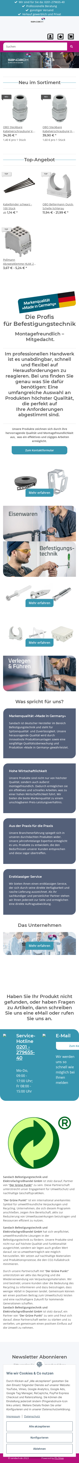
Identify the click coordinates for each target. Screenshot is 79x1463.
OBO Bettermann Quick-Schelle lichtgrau (58, 206)
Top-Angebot (39, 159)
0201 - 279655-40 (25, 1052)
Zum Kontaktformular (39, 450)
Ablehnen (39, 1448)
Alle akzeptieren (39, 1426)
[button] (50, 36)
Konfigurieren (39, 1437)
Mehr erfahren (39, 493)
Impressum (13, 1416)
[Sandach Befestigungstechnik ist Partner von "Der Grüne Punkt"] (39, 1142)
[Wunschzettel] (60, 36)
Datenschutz (32, 1416)
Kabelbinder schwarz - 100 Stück (17, 206)
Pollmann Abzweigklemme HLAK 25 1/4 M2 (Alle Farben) (19, 262)
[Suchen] (71, 46)
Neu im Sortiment (40, 82)
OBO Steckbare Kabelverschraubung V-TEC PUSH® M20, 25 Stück (19, 129)
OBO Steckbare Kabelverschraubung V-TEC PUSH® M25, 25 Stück (59, 129)
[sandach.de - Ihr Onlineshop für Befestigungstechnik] (38, 20)
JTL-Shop (59, 1458)
